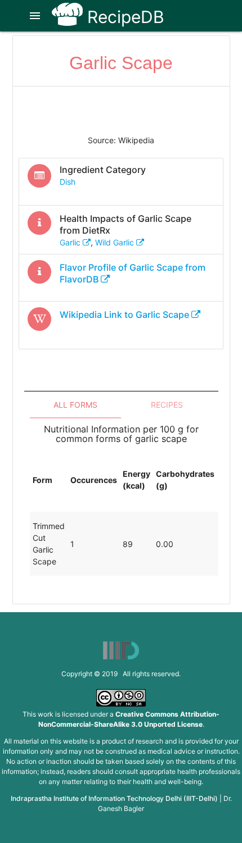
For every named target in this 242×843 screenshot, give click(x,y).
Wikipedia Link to (124, 314)
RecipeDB (123, 17)
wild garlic (115, 242)
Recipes (167, 404)
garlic (71, 242)
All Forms (75, 404)
